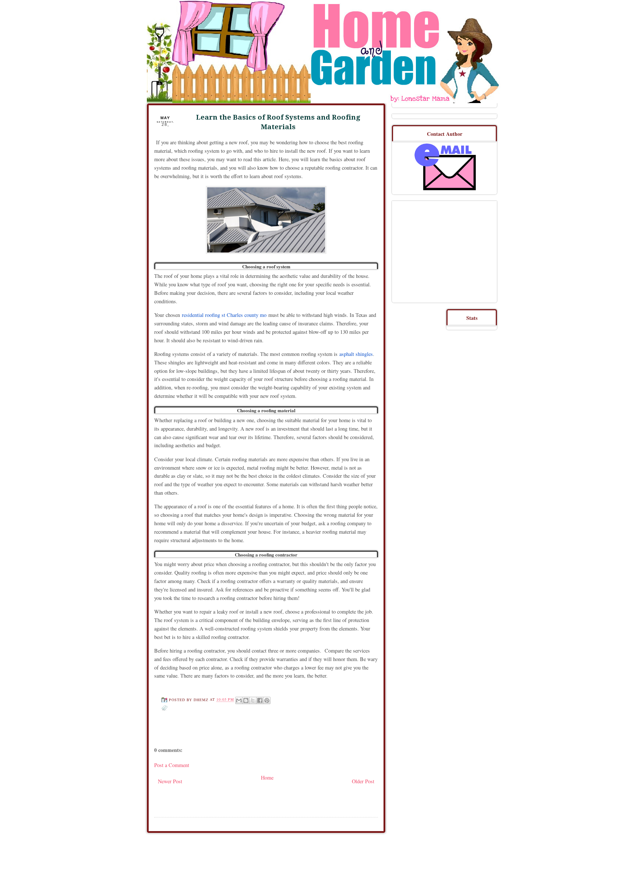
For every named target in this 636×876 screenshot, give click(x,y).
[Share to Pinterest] (267, 700)
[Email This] (239, 700)
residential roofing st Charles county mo (224, 314)
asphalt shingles (356, 353)
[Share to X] (253, 700)
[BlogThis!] (246, 700)
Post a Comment (171, 765)
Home (267, 777)
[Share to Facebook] (260, 700)
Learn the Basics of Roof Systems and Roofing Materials (278, 122)
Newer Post (170, 781)
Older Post (363, 781)
